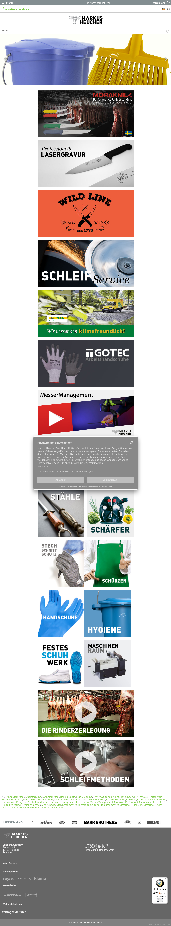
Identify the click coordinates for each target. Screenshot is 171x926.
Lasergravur (67, 802)
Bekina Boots (67, 796)
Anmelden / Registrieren (17, 8)
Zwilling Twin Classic (52, 807)
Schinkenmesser (31, 804)
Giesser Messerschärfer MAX (89, 799)
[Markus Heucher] (85, 23)
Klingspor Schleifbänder (30, 802)
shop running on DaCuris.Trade (159, 924)
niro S (134, 802)
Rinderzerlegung (11, 804)
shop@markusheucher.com (100, 849)
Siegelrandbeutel (51, 804)
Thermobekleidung (89, 804)
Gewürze (131, 799)
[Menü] (166, 879)
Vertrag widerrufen (14, 912)
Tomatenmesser (109, 804)
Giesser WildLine (115, 799)
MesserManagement (101, 802)
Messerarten (82, 802)
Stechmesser (69, 804)
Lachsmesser (52, 802)
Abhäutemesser (15, 796)
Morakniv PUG (122, 802)
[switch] (160, 900)
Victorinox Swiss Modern (25, 807)
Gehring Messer (63, 799)
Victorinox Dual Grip (131, 804)
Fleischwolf (140, 796)
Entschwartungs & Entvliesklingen (113, 796)
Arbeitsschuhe (33, 796)
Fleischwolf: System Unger (38, 799)
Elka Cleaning (84, 796)
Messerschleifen (148, 802)
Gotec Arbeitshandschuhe (151, 799)
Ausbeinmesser (50, 796)
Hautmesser (8, 802)
